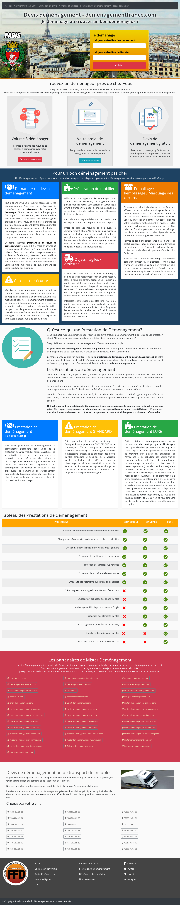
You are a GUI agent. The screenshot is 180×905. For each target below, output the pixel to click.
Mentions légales (43, 879)
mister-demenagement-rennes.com (139, 727)
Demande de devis (48, 5)
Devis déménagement (45, 874)
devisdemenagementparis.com (23, 690)
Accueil (8, 5)
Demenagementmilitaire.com (22, 684)
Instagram (131, 879)
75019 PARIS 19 (73, 849)
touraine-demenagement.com (137, 746)
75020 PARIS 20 (130, 849)
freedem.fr (71, 690)
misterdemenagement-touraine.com (25, 746)
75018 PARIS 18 (16, 849)
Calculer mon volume (30, 159)
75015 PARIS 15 (130, 836)
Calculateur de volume (25, 5)
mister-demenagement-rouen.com (24, 733)
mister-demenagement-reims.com (81, 727)
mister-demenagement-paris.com (24, 727)
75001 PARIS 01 (16, 812)
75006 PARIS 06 (130, 818)
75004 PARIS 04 (16, 818)
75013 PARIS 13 (16, 836)
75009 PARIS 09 (130, 824)
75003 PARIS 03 (130, 812)
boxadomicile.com (17, 678)
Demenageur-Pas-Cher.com (78, 684)
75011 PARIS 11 (73, 830)
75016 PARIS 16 (16, 842)
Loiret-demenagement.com (78, 703)
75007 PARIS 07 (16, 824)
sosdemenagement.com (77, 696)
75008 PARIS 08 (73, 824)
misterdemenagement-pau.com (138, 740)
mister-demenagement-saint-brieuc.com (84, 733)
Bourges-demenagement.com (137, 696)
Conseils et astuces (68, 5)
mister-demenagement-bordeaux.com (26, 715)
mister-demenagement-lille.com (23, 721)
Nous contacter (121, 5)
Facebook (131, 863)
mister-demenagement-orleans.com (140, 721)
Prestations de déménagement (95, 5)
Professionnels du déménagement (32, 901)
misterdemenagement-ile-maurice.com (83, 740)
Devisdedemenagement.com (136, 684)
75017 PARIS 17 (130, 842)
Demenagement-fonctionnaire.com (82, 678)
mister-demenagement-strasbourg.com (141, 733)
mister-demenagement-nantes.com (82, 721)
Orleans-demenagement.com (79, 746)
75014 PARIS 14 (73, 836)
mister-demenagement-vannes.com (25, 740)
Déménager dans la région (92, 874)
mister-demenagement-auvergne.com (141, 709)
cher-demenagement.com (21, 703)
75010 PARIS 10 (16, 830)
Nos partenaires (87, 879)
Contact (38, 884)
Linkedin (130, 874)
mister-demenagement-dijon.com (139, 715)
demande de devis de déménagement (40, 791)
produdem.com (16, 696)
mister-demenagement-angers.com (25, 709)
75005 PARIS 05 (73, 818)
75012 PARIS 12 (130, 830)
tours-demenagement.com (21, 752)
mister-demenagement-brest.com (81, 715)
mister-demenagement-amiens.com (140, 703)
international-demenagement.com (139, 690)
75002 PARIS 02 (73, 812)
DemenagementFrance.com (136, 678)
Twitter (130, 868)
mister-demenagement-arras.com (81, 709)
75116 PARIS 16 (73, 842)
